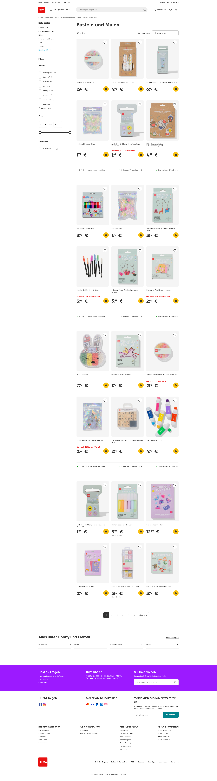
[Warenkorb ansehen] (176, 9)
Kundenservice (125, 746)
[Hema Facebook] (40, 704)
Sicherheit (123, 749)
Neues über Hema (126, 733)
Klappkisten (42, 743)
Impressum (163, 762)
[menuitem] (40, 2)
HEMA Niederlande (165, 730)
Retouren (44, 679)
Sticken (41, 46)
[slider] (40, 132)
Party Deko (42, 740)
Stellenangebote (126, 736)
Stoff (40, 42)
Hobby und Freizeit (52, 18)
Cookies (141, 762)
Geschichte (124, 730)
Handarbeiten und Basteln (71, 18)
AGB (132, 762)
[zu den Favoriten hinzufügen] (105, 43)
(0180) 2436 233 (92, 676)
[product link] (93, 59)
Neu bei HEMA (44, 50)
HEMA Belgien (163, 733)
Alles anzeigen (45, 108)
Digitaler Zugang (101, 762)
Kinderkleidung (44, 733)
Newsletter (84, 730)
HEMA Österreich (164, 740)
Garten (148, 645)
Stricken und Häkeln (46, 39)
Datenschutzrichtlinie (119, 762)
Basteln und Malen (46, 31)
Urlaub (76, 645)
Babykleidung (43, 730)
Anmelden (170, 715)
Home (40, 18)
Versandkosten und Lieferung (52, 676)
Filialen (162, 2)
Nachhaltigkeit (125, 740)
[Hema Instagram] (44, 704)
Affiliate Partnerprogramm (89, 733)
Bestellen (43, 682)
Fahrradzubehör (116, 645)
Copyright (151, 762)
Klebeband (43, 28)
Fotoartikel (42, 645)
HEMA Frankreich (164, 736)
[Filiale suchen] (175, 682)
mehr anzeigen (172, 637)
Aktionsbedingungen (127, 743)
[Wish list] (170, 9)
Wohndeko (42, 736)
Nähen (41, 35)
